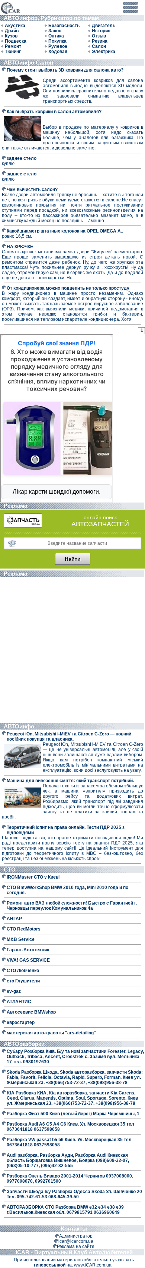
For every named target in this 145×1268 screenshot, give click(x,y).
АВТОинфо (20, 726)
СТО (10, 869)
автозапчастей (100, 524)
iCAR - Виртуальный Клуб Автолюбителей (74, 1252)
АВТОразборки (25, 1044)
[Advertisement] (72, 651)
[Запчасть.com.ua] (23, 526)
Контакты (74, 1228)
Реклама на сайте (75, 1246)
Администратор (76, 1236)
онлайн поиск (100, 517)
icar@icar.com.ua (75, 1241)
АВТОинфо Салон (28, 62)
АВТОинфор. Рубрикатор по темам (53, 18)
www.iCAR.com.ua (93, 1265)
